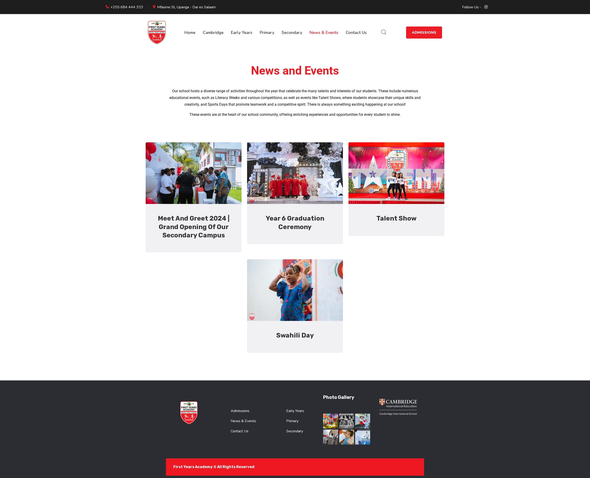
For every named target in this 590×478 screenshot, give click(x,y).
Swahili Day (295, 335)
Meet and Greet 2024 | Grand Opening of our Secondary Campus (194, 227)
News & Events (324, 32)
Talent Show (396, 218)
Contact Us (356, 32)
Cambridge (213, 32)
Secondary (292, 32)
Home (189, 32)
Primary (267, 32)
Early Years (241, 32)
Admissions (424, 32)
